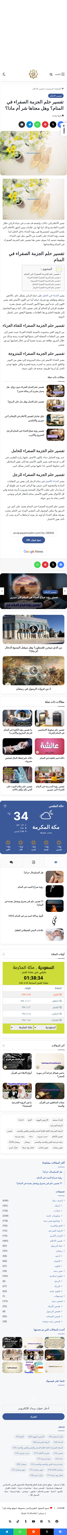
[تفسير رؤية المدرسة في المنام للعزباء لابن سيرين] (49, 774)
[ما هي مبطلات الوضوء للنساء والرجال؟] (12, 1355)
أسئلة (57, 1205)
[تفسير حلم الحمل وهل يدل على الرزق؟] (55, 405)
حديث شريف (42, 1136)
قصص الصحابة (53, 1316)
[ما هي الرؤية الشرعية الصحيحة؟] (17, 1091)
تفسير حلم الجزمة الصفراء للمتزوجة (45, 281)
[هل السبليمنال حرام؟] (55, 877)
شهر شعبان (43, 1147)
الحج (30, 1120)
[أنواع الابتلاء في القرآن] (17, 1061)
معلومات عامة (53, 1215)
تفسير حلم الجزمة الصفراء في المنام (41, 274)
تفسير (9, 1131)
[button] (64, 129)
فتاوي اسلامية (56, 1276)
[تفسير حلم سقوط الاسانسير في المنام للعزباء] (49, 718)
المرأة (57, 1286)
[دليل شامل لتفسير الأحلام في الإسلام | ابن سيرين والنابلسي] (55, 420)
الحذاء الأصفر (52, 481)
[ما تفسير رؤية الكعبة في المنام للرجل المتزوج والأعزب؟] (17, 718)
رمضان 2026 (14, 1142)
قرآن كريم (13, 1147)
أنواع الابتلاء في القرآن (21, 1072)
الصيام (57, 1261)
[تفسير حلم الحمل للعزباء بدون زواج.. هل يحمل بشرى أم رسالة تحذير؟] (55, 391)
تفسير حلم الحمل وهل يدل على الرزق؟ (26, 401)
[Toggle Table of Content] (57, 269)
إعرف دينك (57, 1200)
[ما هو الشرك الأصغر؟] (12, 1367)
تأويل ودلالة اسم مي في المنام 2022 (25, 915)
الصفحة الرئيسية (54, 88)
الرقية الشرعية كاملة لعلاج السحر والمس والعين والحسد (40, 1131)
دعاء (31, 1136)
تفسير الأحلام (57, 1136)
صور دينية (58, 1271)
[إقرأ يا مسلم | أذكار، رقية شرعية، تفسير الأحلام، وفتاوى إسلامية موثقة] (33, 74)
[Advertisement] (33, 33)
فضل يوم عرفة (28, 1147)
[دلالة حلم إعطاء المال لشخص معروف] (17, 746)
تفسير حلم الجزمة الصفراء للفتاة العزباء (43, 277)
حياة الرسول (57, 1245)
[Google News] (33, 551)
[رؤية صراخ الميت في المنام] (55, 891)
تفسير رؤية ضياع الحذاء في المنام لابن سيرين (34, 597)
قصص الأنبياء (54, 1306)
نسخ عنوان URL (33, 540)
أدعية (57, 1256)
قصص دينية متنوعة (51, 1321)
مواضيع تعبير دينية (51, 1220)
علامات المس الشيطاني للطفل (28, 930)
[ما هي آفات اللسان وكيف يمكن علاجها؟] (33, 1367)
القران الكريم (56, 1235)
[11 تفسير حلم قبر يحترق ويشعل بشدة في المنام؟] (55, 906)
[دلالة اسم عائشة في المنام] (49, 746)
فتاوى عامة (55, 1291)
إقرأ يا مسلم (58, 1120)
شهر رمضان (58, 1147)
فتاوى (57, 1266)
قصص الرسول (53, 1311)
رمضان (27, 1142)
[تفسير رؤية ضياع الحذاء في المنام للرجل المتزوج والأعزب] (55, 435)
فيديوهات (58, 1296)
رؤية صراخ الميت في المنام (30, 886)
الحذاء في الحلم (51, 295)
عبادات (57, 1210)
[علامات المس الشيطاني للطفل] (55, 935)
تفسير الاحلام (38, 88)
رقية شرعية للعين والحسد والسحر (49, 1142)
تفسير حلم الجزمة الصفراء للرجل (46, 287)
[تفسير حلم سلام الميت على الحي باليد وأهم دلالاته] (17, 774)
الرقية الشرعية (56, 1125)
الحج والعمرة (56, 1225)
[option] (33, 591)
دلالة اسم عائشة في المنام (52, 758)
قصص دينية (57, 1301)
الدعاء (21, 1120)
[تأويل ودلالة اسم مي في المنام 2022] (55, 920)
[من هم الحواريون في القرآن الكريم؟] (55, 1367)
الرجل (57, 1281)
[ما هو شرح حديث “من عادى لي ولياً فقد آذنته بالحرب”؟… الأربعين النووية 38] (55, 1342)
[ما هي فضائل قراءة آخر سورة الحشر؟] (49, 1061)
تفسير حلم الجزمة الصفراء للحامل (46, 284)
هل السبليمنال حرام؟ (33, 872)
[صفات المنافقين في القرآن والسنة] (49, 1091)
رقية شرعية (20, 1136)
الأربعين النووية (42, 1120)
